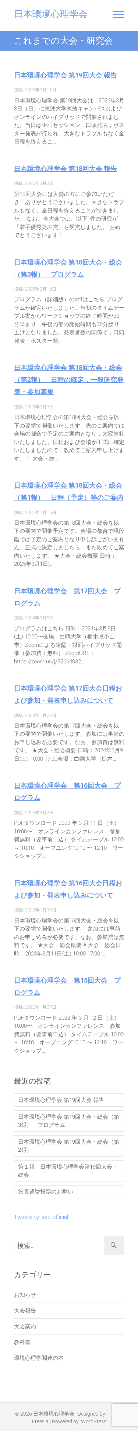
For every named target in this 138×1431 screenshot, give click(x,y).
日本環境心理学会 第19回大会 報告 (65, 75)
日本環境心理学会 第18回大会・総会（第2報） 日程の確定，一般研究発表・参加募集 (69, 380)
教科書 (22, 1342)
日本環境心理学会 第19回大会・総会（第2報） (68, 1146)
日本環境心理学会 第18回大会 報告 (65, 168)
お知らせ (25, 1295)
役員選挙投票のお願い (45, 1191)
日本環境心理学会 (51, 14)
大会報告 (25, 1310)
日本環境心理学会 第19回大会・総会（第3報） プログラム (68, 1121)
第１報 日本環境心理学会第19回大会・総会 (68, 1171)
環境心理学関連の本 (39, 1358)
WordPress (93, 1421)
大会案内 (25, 1326)
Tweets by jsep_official (41, 1217)
